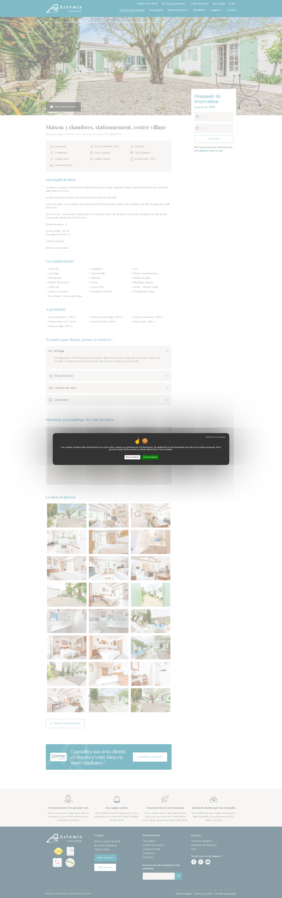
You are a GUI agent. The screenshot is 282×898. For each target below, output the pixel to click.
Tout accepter (150, 457)
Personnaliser (132, 457)
